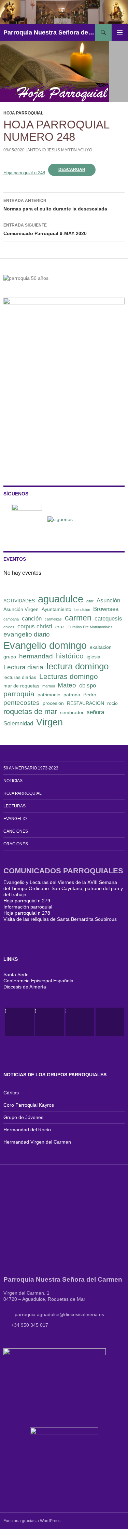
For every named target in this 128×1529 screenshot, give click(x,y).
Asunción (108, 600)
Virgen (49, 722)
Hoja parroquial (23, 113)
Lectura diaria (23, 667)
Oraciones (15, 844)
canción (32, 618)
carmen (78, 617)
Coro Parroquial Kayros (28, 1105)
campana (11, 619)
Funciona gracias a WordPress (31, 1520)
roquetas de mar (30, 711)
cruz (60, 626)
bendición (82, 609)
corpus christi (34, 626)
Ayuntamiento (56, 609)
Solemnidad (18, 723)
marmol (48, 686)
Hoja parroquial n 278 (26, 913)
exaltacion (101, 647)
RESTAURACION (85, 703)
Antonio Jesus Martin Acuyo (59, 150)
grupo (9, 656)
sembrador (72, 712)
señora (95, 712)
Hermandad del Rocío (27, 1129)
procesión (53, 703)
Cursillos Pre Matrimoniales (90, 627)
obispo (87, 685)
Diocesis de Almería (24, 986)
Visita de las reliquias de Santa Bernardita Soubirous (60, 919)
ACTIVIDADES (19, 600)
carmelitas (53, 619)
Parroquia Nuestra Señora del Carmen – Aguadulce (49, 32)
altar (90, 601)
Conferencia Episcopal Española (38, 980)
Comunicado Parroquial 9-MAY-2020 (45, 229)
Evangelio (15, 818)
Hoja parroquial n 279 (26, 900)
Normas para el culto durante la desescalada (55, 204)
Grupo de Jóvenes (23, 1117)
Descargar (71, 169)
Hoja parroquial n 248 (24, 172)
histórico (70, 656)
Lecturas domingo (68, 676)
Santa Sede (16, 974)
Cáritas (11, 1092)
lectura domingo (77, 666)
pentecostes (21, 702)
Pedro (89, 694)
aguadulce (60, 598)
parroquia (18, 694)
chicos (8, 627)
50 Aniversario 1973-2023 (30, 768)
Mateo (67, 685)
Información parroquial (27, 907)
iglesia (93, 656)
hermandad (36, 656)
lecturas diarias (19, 677)
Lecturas (14, 806)
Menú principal (120, 32)
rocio (112, 703)
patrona (71, 694)
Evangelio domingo (45, 645)
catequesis (108, 618)
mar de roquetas (21, 685)
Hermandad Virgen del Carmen (37, 1142)
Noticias (13, 780)
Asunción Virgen (21, 609)
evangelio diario (26, 634)
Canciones (15, 831)
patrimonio (49, 694)
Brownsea (105, 609)
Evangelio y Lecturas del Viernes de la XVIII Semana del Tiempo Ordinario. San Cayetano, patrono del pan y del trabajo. (63, 888)
